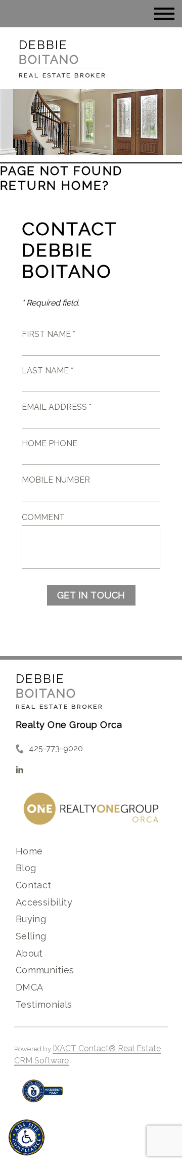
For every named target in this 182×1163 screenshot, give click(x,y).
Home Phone (49, 443)
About (29, 953)
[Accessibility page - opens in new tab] (42, 1096)
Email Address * (57, 407)
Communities (45, 970)
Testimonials (44, 1004)
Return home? (55, 185)
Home (29, 851)
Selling (31, 936)
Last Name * (47, 370)
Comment (43, 517)
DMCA (29, 987)
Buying (31, 919)
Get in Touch (91, 595)
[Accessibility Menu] (27, 1137)
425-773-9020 (56, 748)
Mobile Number (56, 480)
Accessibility (44, 902)
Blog (26, 868)
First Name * (48, 334)
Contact (34, 885)
